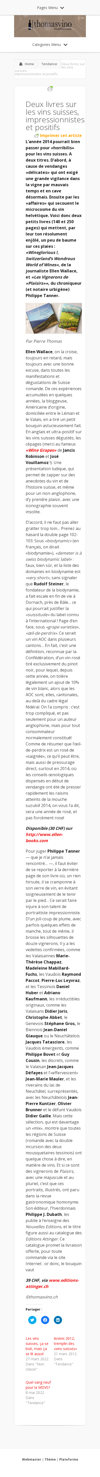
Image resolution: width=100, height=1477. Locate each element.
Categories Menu (46, 44)
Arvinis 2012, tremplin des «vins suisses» (65, 1343)
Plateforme (68, 1459)
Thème (50, 1459)
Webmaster (31, 1459)
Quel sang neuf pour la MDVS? (38, 1385)
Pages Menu (47, 7)
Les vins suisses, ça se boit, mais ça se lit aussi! (37, 1346)
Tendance (49, 64)
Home (29, 64)
